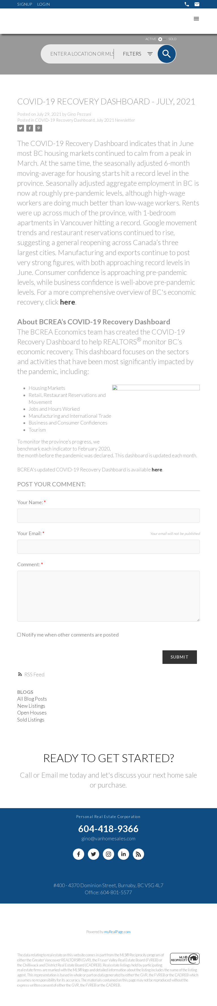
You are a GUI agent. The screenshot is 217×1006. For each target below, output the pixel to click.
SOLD (172, 39)
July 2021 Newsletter (115, 120)
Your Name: (30, 502)
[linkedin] (123, 854)
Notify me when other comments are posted (70, 635)
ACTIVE (151, 39)
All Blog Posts (32, 699)
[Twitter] (93, 854)
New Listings (31, 706)
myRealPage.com (117, 932)
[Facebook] (78, 854)
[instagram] (108, 854)
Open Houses (32, 713)
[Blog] (138, 854)
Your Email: (29, 533)
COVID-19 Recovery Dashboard (65, 120)
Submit (180, 656)
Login (43, 4)
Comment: (29, 564)
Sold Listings (30, 720)
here (67, 302)
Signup (24, 4)
